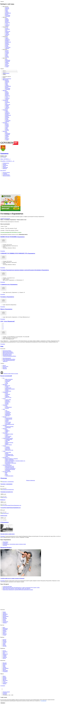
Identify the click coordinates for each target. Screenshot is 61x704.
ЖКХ (6, 472)
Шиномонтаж (8, 414)
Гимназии (7, 396)
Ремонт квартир (8, 444)
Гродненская (5, 100)
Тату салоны (7, 423)
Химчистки (7, 464)
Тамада (6, 435)
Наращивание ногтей (9, 424)
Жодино (7, 21)
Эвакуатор (7, 415)
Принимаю (3, 702)
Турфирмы (7, 446)
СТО (6, 410)
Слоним (7, 33)
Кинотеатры (7, 401)
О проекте (5, 173)
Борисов (7, 19)
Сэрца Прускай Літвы (7, 586)
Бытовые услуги (6, 457)
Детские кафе (8, 380)
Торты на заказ (8, 436)
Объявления (5, 167)
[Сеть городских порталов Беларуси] (9, 144)
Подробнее (2, 251)
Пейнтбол (7, 400)
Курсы (6, 393)
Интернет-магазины (9, 426)
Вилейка (7, 20)
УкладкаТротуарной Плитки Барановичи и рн (10, 507)
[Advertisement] (30, 185)
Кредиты (4, 367)
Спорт (4, 451)
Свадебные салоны (9, 433)
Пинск (6, 64)
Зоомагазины (8, 427)
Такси (6, 406)
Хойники (7, 48)
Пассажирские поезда (7, 353)
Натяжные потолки (9, 442)
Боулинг (7, 402)
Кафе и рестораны (9, 379)
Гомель (6, 37)
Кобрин (6, 62)
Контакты (5, 693)
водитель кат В (3, 515)
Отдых (4, 398)
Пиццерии (7, 381)
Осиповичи (7, 16)
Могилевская (5, 79)
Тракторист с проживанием (6, 483)
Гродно (6, 28)
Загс (6, 473)
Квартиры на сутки (9, 450)
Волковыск (7, 29)
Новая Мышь (5, 541)
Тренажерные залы (9, 454)
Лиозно (6, 53)
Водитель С (2, 499)
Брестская (5, 131)
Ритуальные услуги (9, 461)
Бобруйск (7, 8)
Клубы (6, 383)
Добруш (7, 38)
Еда (3, 378)
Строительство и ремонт (8, 438)
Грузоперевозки (8, 407)
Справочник (5, 165)
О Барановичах (6, 163)
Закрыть (2, 1)
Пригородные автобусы (8, 351)
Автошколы (7, 394)
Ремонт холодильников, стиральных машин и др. (15, 460)
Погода (4, 166)
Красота (4, 416)
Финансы (5, 428)
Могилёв (7, 7)
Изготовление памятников (10, 462)
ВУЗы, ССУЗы (8, 397)
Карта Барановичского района (9, 359)
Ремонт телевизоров (9, 459)
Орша (6, 54)
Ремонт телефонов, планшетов (11, 458)
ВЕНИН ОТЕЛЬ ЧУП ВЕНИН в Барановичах (12, 236)
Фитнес (6, 453)
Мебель (6, 443)
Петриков (7, 44)
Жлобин (7, 40)
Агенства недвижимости (10, 468)
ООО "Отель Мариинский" (7, 321)
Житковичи (7, 39)
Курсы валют (5, 366)
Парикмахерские (8, 417)
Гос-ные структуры (7, 471)
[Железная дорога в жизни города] (6, 531)
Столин (6, 66)
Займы (6, 431)
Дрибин (6, 11)
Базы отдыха (7, 448)
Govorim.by (2, 685)
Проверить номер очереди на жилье (10, 373)
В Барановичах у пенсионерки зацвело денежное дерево (14, 544)
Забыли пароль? (6, 73)
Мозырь (6, 43)
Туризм (4, 445)
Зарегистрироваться (7, 78)
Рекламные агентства (9, 467)
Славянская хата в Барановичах (9, 284)
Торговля (5, 425)
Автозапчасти (8, 412)
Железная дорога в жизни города (7, 533)
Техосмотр (7, 411)
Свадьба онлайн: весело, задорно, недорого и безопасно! (12, 578)
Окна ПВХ (7, 440)
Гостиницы (7, 447)
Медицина (5, 384)
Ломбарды (7, 430)
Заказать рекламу (6, 172)
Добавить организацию (5, 218)
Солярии (7, 419)
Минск (6, 18)
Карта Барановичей (7, 358)
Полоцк (6, 55)
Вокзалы (7, 408)
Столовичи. (5, 543)
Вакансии (5, 168)
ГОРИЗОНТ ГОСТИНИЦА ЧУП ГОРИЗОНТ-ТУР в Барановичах (17, 253)
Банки (6, 429)
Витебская (5, 122)
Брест (6, 59)
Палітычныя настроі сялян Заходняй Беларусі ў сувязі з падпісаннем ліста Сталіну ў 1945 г (21, 587)
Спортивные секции (9, 455)
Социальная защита (9, 475)
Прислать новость (6, 175)
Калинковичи (8, 41)
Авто (4, 409)
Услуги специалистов (7, 465)
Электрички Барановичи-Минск (9, 356)
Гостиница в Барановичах (7, 296)
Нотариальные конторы (10, 469)
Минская (4, 90)
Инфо (1, 346)
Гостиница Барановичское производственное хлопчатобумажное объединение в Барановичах (24, 270)
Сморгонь (7, 34)
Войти (4, 77)
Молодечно (7, 22)
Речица (6, 45)
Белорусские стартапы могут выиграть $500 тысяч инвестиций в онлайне (18, 589)
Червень (7, 25)
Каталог (4, 164)
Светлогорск (7, 47)
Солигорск (7, 24)
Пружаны (7, 65)
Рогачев (6, 46)
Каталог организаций (6, 375)
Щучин (6, 35)
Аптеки (6, 386)
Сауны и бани (8, 399)
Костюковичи (8, 12)
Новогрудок (7, 31)
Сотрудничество (6, 174)
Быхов (6, 9)
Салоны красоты (8, 418)
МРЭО (6, 474)
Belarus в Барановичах (6, 309)
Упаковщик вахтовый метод (6, 491)
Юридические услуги (9, 466)
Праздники (5, 432)
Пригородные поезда (7, 354)
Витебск (7, 50)
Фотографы (7, 437)
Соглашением (43, 700)
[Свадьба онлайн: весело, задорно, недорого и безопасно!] (20, 576)
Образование (5, 392)
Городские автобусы (7, 350)
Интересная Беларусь (6, 547)
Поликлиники (8, 391)
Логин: (4, 70)
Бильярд (7, 403)
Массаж (6, 421)
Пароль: (4, 72)
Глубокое (7, 52)
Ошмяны (7, 32)
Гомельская (5, 109)
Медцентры (7, 385)
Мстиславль (7, 15)
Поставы (7, 56)
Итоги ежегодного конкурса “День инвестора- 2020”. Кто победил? (16, 588)
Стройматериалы (8, 439)
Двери (6, 441)
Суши (6, 382)
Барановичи (7, 60)
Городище (5, 545)
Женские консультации (10, 388)
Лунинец (7, 63)
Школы (6, 395)
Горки (6, 10)
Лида (6, 30)
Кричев (6, 14)
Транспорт (5, 404)
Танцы (6, 456)
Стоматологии (8, 387)
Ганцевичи (7, 61)
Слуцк (6, 23)
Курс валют (3, 170)
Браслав (6, 51)
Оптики (6, 389)
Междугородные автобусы (8, 352)
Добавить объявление (30, 480)
